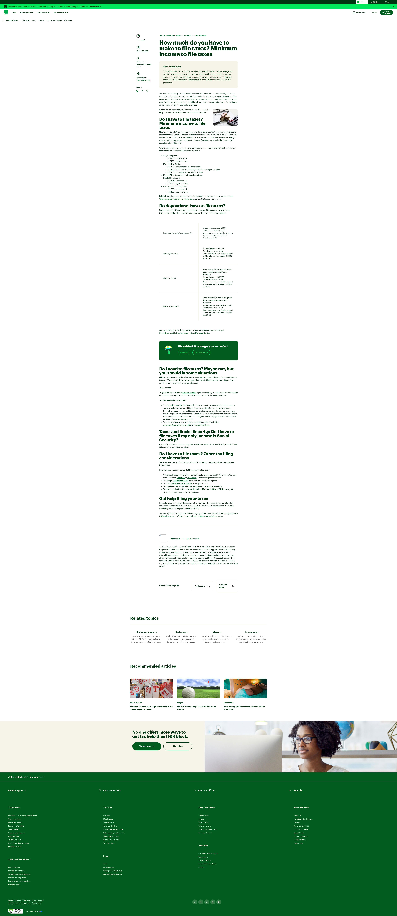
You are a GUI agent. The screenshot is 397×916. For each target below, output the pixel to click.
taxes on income (189, 393)
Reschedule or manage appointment (22, 815)
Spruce (201, 819)
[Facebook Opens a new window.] (200, 901)
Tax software (13, 829)
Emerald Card (203, 822)
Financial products (26, 12)
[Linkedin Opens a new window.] (218, 901)
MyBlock (106, 815)
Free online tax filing (16, 826)
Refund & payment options (113, 833)
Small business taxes (16, 871)
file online (165, 516)
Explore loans (203, 815)
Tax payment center (111, 836)
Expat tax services (15, 847)
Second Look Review (16, 833)
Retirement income (146, 632)
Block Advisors (14, 867)
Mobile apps (108, 819)
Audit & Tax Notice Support (18, 843)
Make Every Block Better (303, 819)
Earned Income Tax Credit (177, 405)
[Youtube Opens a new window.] (212, 901)
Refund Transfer (204, 826)
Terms (105, 864)
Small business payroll (17, 878)
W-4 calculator (109, 843)
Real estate (181, 632)
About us (297, 815)
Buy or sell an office (301, 826)
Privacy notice (108, 867)
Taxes (14, 12)
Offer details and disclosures (25, 777)
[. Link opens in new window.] (15, 911)
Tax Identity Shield (15, 840)
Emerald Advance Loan (207, 829)
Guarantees (298, 843)
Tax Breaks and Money (54, 20)
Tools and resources (61, 12)
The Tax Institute (143, 80)
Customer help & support (208, 853)
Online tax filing (14, 819)
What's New (68, 20)
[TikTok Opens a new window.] (194, 901)
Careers (297, 822)
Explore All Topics (12, 20)
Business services (44, 12)
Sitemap (201, 867)
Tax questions (203, 857)
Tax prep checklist (110, 826)
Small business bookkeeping (19, 874)
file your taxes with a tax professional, (193, 516)
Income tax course (301, 829)
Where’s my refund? (111, 840)
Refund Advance (205, 833)
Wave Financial (14, 885)
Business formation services (19, 881)
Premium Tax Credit (201, 425)
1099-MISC (191, 478)
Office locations (204, 860)
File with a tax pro (201, 352)
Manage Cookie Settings (113, 871)
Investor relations (300, 836)
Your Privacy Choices (32, 911)
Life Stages (26, 20)
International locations (207, 864)
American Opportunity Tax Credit (176, 425)
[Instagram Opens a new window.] (206, 901)
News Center (299, 833)
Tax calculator (108, 822)
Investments (251, 632)
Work (33, 20)
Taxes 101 (41, 20)
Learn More (94, 7)
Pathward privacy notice (112, 874)
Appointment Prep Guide (113, 829)
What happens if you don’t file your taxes (175, 199)
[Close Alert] (393, 6)
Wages (216, 632)
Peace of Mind (13, 836)
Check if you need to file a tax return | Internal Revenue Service (184, 333)
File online (184, 352)
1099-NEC (181, 478)
